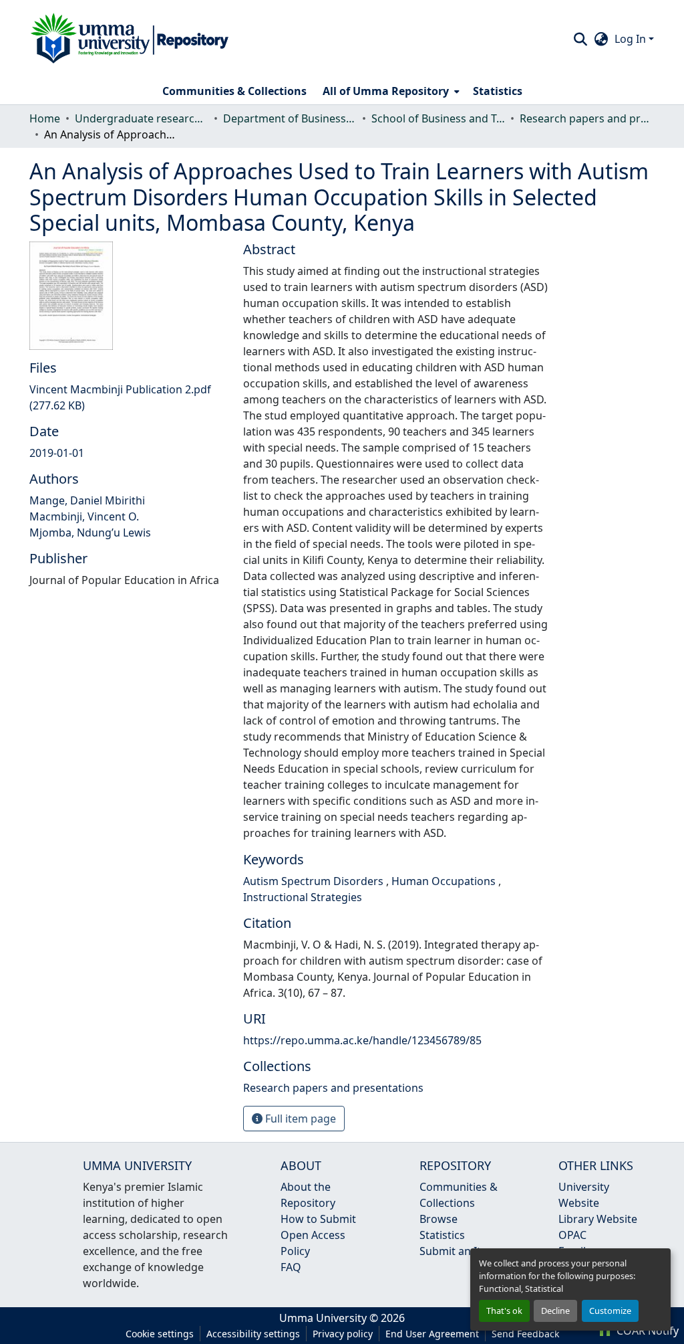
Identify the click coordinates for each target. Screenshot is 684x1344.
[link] (128, 397)
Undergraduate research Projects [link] (141, 118)
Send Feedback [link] (525, 1333)
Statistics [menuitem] (497, 91)
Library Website (597, 1219)
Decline (555, 1311)
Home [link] (44, 118)
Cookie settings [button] (160, 1333)
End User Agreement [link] (432, 1333)
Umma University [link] (323, 1318)
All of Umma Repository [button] (386, 91)
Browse (438, 1219)
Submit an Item (458, 1251)
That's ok (504, 1311)
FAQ (291, 1267)
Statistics (442, 1235)
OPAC (572, 1235)
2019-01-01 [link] (56, 453)
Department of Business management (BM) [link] (290, 118)
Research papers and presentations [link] (586, 118)
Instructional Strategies (302, 897)
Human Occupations (444, 881)
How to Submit (318, 1219)
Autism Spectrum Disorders (314, 881)
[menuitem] (390, 91)
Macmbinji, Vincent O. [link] (84, 516)
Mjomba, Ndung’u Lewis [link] (90, 532)
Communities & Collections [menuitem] (234, 91)
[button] (129, 38)
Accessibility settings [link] (253, 1333)
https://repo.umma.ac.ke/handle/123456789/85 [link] (362, 1040)
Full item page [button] (299, 1118)
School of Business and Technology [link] (438, 118)
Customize (610, 1311)
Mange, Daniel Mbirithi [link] (87, 500)
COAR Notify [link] (646, 1330)
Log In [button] (632, 38)
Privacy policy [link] (343, 1333)
